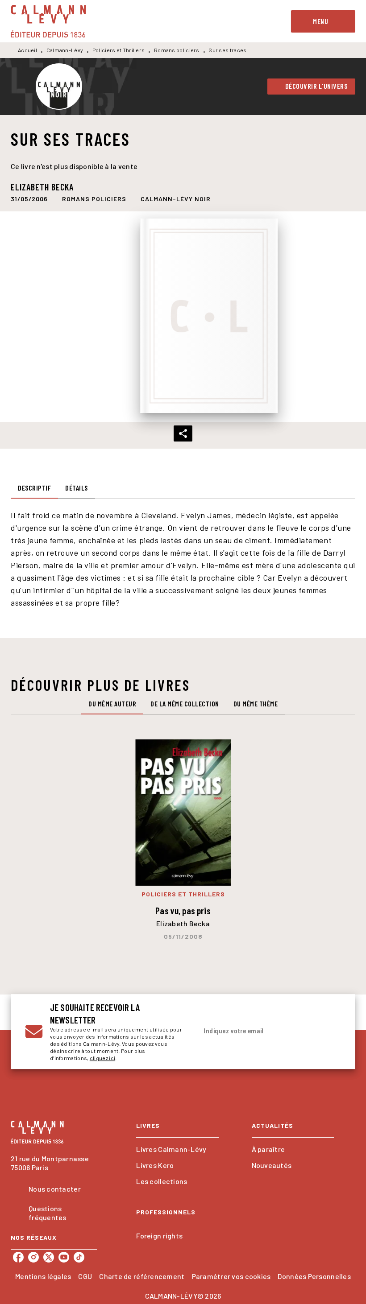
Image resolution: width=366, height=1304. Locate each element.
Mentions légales (43, 1276)
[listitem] (18, 1257)
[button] (311, 86)
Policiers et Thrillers (118, 50)
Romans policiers (177, 50)
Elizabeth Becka (42, 187)
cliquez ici (102, 1058)
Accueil (27, 50)
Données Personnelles (314, 1276)
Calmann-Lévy (64, 50)
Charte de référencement (141, 1276)
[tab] (34, 488)
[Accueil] (48, 21)
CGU (85, 1276)
